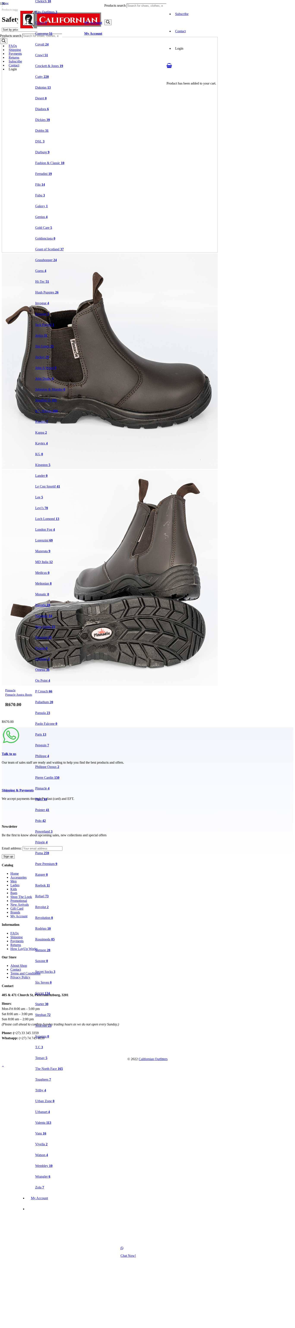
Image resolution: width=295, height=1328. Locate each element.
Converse (43, 33)
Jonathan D (46, 400)
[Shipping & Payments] (147, 776)
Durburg (42, 152)
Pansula (42, 713)
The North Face (49, 1069)
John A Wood (45, 368)
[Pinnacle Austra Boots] (110, 468)
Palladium (44, 702)
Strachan (43, 1025)
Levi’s (41, 508)
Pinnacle (42, 788)
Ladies (14, 885)
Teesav (41, 1058)
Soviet (42, 993)
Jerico (41, 335)
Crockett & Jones (49, 66)
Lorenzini (44, 540)
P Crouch (43, 691)
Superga (42, 1036)
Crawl (41, 55)
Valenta (43, 1122)
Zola (39, 1187)
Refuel (42, 896)
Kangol (41, 422)
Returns (14, 57)
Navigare (43, 616)
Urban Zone (44, 1101)
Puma (42, 853)
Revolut (42, 907)
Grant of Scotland (49, 249)
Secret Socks (45, 971)
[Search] (108, 22)
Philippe (42, 756)
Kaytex (41, 443)
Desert (41, 98)
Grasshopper (46, 260)
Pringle (41, 842)
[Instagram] (3, 1051)
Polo (40, 821)
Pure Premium (46, 864)
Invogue (42, 303)
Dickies (42, 120)
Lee (39, 497)
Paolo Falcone (46, 723)
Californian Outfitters (153, 1059)
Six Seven (43, 982)
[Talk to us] (147, 737)
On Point (42, 680)
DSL (39, 141)
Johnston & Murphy (50, 389)
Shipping (15, 50)
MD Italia (44, 562)
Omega (42, 670)
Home (14, 873)
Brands (15, 912)
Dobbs (42, 130)
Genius (41, 217)
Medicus (42, 573)
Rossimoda (45, 939)
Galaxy (41, 206)
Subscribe (182, 14)
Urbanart (42, 1112)
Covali (42, 44)
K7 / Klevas (46, 411)
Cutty (42, 76)
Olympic (42, 659)
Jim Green (44, 346)
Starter (41, 1004)
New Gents (45, 626)
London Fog (45, 529)
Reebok (42, 885)
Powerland (43, 831)
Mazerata (42, 551)
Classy (41, 23)
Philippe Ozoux (47, 767)
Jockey (42, 357)
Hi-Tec (42, 281)
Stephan (43, 1015)
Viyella (41, 1144)
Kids (13, 889)
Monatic (42, 594)
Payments (15, 53)
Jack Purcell (44, 325)
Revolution (44, 918)
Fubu (40, 195)
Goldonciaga (45, 238)
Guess (40, 271)
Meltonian (43, 583)
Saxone (41, 961)
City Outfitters (46, 12)
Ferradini (43, 174)
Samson (42, 950)
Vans (40, 1133)
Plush (41, 799)
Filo (40, 184)
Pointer (42, 810)
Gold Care (43, 227)
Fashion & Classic (49, 163)
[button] (3, 1066)
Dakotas (43, 87)
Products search (115, 5)
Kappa (41, 432)
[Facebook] (3, 1046)
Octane (41, 648)
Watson (41, 1155)
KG (39, 454)
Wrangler (42, 1176)
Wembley (43, 1166)
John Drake (44, 378)
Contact (14, 65)
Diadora (42, 109)
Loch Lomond (47, 519)
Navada (42, 605)
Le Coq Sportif (47, 486)
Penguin (42, 745)
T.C (39, 1047)
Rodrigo (43, 928)
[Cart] (169, 65)
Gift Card (16, 908)
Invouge (42, 314)
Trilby (40, 1090)
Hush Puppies (47, 292)
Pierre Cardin (47, 777)
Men (13, 881)
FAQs (13, 46)
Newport (43, 637)
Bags (13, 893)
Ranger (41, 874)
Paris (40, 734)
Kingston (42, 465)
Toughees (43, 1079)
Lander (41, 475)
